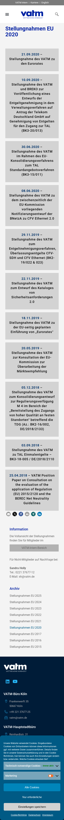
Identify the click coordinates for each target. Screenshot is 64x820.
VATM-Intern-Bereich (34, 548)
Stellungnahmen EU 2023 (25, 608)
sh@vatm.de (26, 576)
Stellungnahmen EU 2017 (25, 634)
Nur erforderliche (32, 797)
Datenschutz (34, 815)
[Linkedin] (7, 681)
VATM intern (21, 2)
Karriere (34, 2)
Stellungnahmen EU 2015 (25, 646)
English (45, 2)
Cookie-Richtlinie (19, 815)
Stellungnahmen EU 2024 (25, 602)
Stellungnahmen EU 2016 (25, 640)
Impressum (47, 815)
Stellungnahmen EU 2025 (25, 595)
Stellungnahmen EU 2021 (25, 621)
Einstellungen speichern (32, 806)
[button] (7, 14)
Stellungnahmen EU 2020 (25, 627)
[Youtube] (15, 681)
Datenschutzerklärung (27, 753)
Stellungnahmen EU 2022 (25, 615)
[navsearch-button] (56, 14)
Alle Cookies (32, 787)
